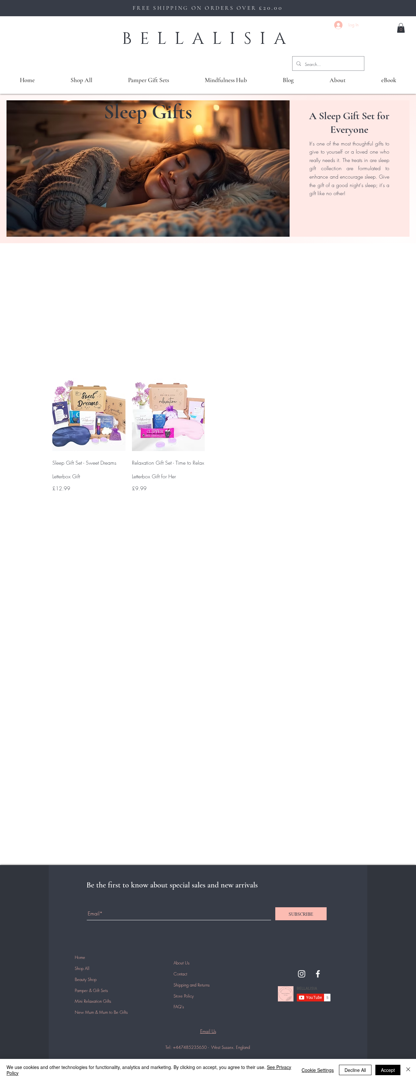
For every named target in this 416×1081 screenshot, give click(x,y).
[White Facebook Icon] (318, 974)
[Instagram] (301, 974)
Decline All (355, 1070)
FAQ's (179, 1007)
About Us (181, 963)
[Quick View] (88, 414)
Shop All (82, 968)
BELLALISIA (208, 39)
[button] (401, 28)
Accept (388, 1070)
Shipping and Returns (192, 985)
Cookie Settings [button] (318, 1070)
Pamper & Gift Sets (91, 990)
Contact (180, 974)
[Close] (408, 1070)
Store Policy (184, 996)
